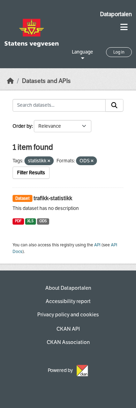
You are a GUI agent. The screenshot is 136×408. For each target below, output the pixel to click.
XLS (30, 221)
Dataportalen (116, 14)
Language (82, 52)
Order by (22, 126)
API (97, 244)
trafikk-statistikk (52, 198)
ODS (43, 221)
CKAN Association (68, 342)
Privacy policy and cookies (68, 314)
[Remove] (48, 161)
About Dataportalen (68, 288)
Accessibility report (68, 301)
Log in (118, 52)
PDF (18, 221)
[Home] (10, 81)
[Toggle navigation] (124, 27)
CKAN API (68, 329)
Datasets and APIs (46, 81)
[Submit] (114, 105)
